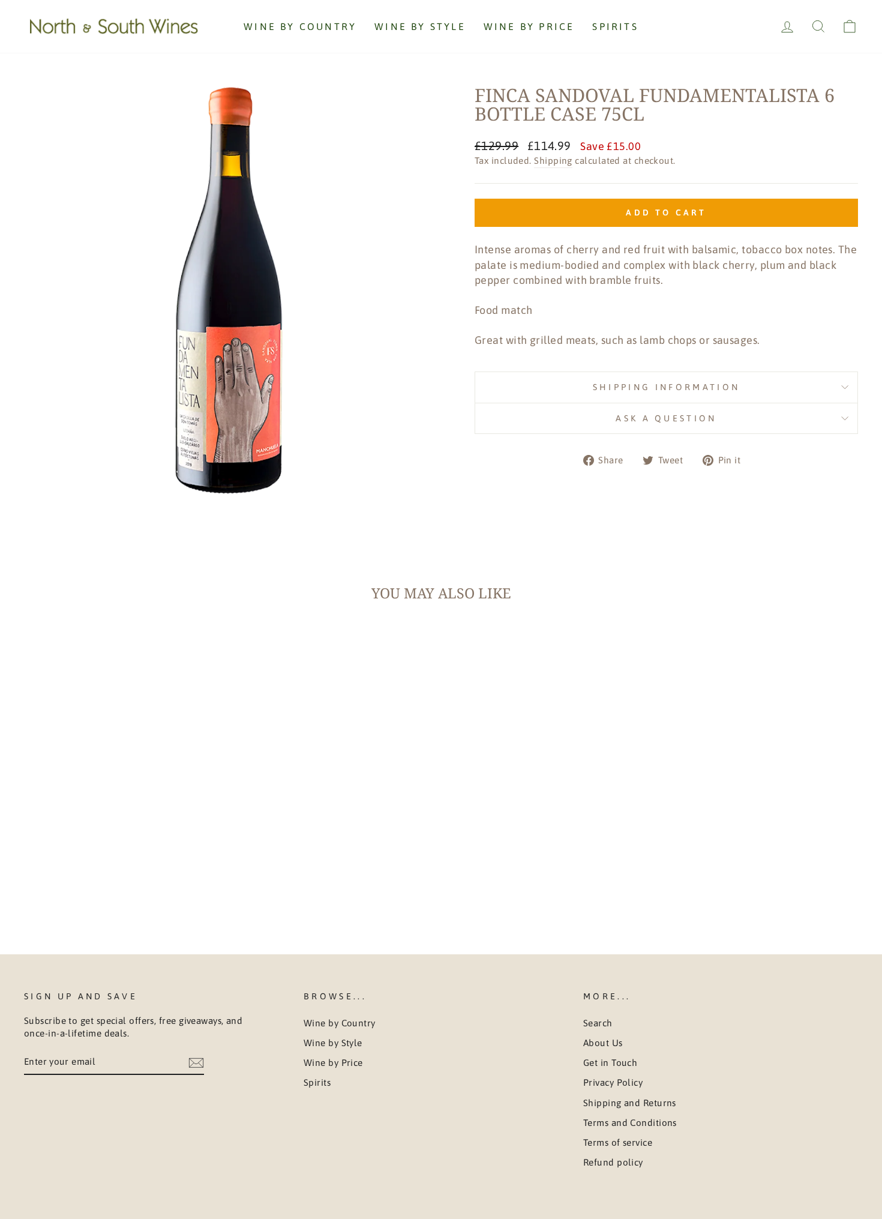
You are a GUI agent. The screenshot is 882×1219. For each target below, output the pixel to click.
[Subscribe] (196, 1062)
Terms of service (617, 1142)
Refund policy (613, 1162)
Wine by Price (529, 26)
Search (598, 1023)
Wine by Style (420, 26)
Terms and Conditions (630, 1123)
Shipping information (666, 387)
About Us (603, 1043)
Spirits (615, 26)
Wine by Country (300, 26)
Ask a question (666, 418)
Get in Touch (610, 1063)
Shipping (553, 160)
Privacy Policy (613, 1082)
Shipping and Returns (629, 1103)
